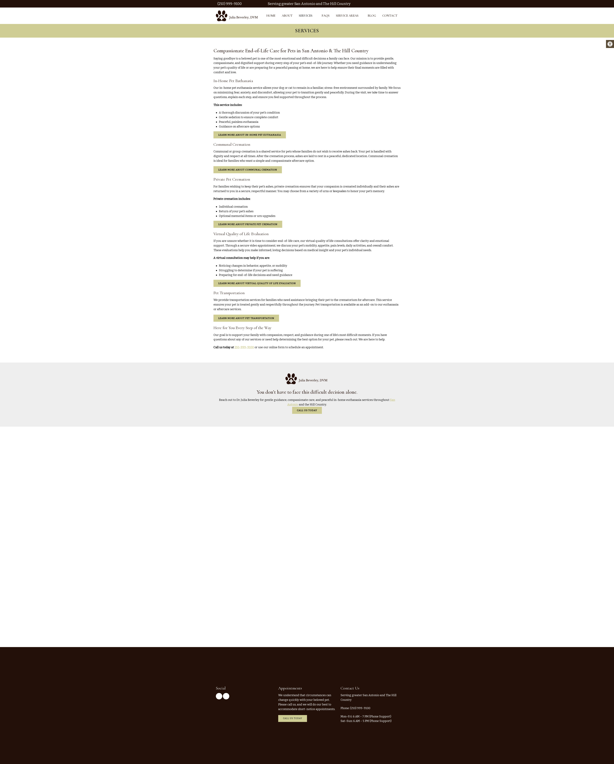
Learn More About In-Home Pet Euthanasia (249, 134)
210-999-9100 (244, 347)
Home (270, 16)
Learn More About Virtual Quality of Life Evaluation (257, 283)
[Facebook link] (399, 4)
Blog (372, 16)
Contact (389, 16)
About (287, 16)
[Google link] (394, 4)
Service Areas (347, 16)
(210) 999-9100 (229, 4)
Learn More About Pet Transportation (246, 318)
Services (305, 16)
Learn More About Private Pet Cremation (247, 224)
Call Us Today (307, 410)
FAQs (326, 16)
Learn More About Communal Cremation (247, 169)
